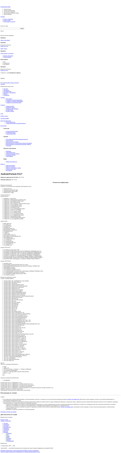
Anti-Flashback (9, 156)
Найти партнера (7, 14)
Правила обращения (8, 55)
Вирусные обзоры (10, 165)
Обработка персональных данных (9, 450)
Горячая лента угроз (11, 169)
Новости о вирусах (10, 166)
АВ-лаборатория (7, 91)
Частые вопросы (7, 57)
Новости (5, 93)
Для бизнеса (6, 90)
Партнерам (6, 428)
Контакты (5, 430)
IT (10, 82)
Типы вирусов (9, 140)
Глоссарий (8, 145)
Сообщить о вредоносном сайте (13, 102)
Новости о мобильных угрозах (13, 167)
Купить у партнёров (8, 19)
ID (18, 82)
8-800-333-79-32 (4, 46)
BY (17, 82)
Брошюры (8, 151)
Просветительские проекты (12, 153)
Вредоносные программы (12, 141)
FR (8, 82)
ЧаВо (2, 48)
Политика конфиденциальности (8, 451)
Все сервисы (9, 98)
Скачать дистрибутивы (9, 10)
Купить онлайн (7, 20)
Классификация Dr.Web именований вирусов (17, 139)
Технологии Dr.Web (11, 133)
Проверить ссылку (10, 107)
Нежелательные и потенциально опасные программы (19, 143)
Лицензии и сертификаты (9, 92)
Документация (7, 9)
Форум (5, 48)
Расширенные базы (10, 132)
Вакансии (5, 432)
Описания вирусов (10, 122)
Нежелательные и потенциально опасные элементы (18, 144)
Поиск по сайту (4, 26)
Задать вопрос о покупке (9, 21)
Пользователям (7, 427)
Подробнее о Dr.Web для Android (8, 411)
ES (7, 82)
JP (11, 82)
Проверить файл (10, 106)
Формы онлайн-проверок (12, 108)
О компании (6, 95)
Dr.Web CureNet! (10, 111)
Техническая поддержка (9, 11)
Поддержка (6, 425)
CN (3, 82)
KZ (13, 82)
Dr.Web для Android (73, 399)
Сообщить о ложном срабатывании (14, 101)
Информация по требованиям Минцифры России (28, 451)
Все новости (9, 170)
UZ (15, 82)
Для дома (5, 88)
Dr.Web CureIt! (9, 110)
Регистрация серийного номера (11, 13)
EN (5, 82)
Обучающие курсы (10, 152)
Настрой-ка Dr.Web (10, 155)
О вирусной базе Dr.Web (12, 131)
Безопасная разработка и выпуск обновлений (28, 450)
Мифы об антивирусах (11, 161)
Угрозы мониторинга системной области (16, 123)
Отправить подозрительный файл (14, 100)
